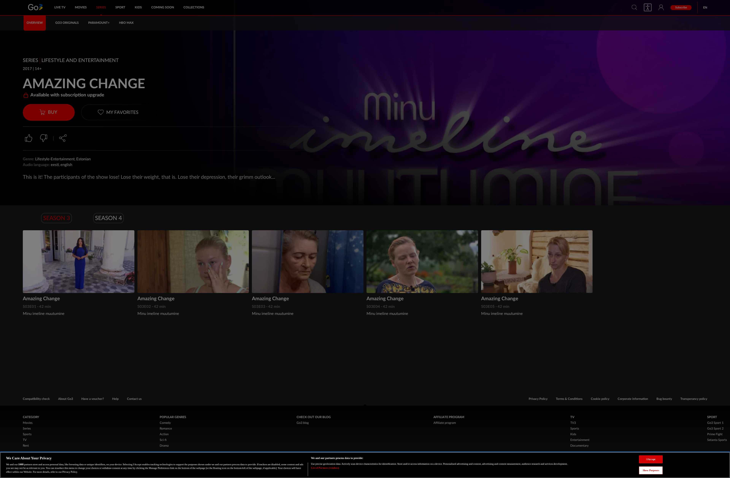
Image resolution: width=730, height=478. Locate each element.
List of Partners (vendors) (325, 467)
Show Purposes (651, 470)
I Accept (651, 459)
